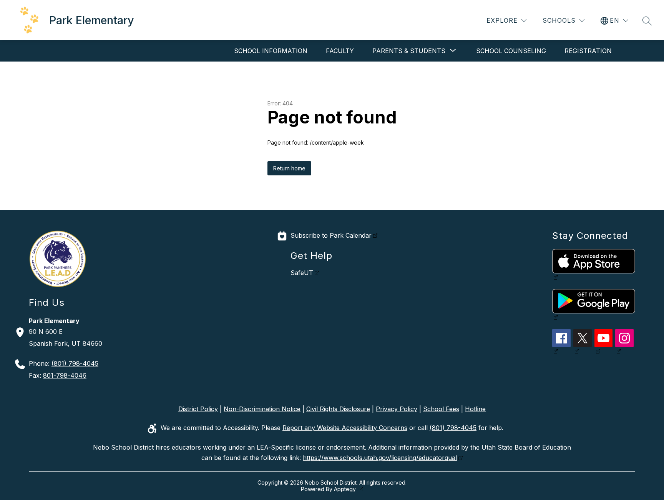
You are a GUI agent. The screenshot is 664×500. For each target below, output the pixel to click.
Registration (588, 51)
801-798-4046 (64, 375)
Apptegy (345, 489)
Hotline (475, 409)
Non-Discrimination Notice (262, 409)
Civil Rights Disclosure (338, 409)
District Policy (198, 409)
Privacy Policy (396, 409)
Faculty (340, 51)
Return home (289, 168)
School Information (270, 51)
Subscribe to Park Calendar (331, 235)
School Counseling (511, 51)
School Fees (441, 409)
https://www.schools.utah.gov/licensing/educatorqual (380, 458)
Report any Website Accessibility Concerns (344, 428)
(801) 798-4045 (74, 364)
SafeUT (301, 273)
